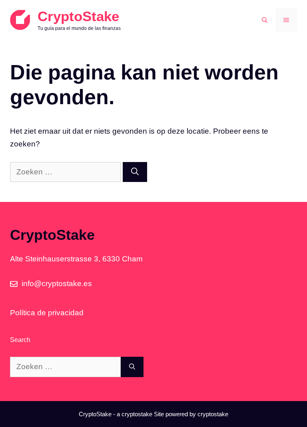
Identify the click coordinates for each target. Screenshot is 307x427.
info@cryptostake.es (57, 283)
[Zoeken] (135, 172)
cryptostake (137, 414)
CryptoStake (78, 16)
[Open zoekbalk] (264, 20)
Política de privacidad (47, 312)
